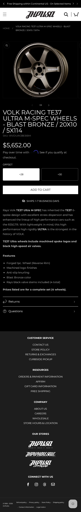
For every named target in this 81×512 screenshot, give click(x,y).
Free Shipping (40, 391)
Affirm (40, 381)
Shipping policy (58, 502)
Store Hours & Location (41, 423)
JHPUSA (40, 444)
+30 (60, 174)
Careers (40, 413)
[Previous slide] (4, 4)
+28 (21, 174)
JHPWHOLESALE (40, 452)
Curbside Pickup (40, 359)
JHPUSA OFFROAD (40, 463)
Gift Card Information (40, 386)
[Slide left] (32, 105)
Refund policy (21, 502)
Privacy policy (34, 502)
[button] (5, 14)
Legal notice (41, 507)
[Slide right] (49, 105)
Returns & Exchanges (40, 354)
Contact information (26, 507)
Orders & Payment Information (40, 376)
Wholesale (40, 418)
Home (6, 28)
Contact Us (40, 344)
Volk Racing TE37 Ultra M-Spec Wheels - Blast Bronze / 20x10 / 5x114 (43, 28)
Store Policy (40, 349)
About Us (40, 408)
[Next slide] (77, 4)
